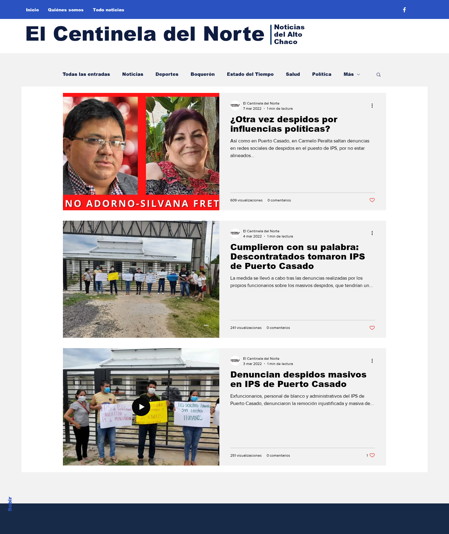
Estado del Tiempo (250, 74)
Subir (10, 504)
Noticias (132, 74)
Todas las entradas (86, 74)
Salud (293, 74)
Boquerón (203, 74)
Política (321, 74)
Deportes (166, 74)
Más (349, 74)
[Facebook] (404, 9)
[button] (378, 75)
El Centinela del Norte (145, 34)
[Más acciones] (374, 105)
